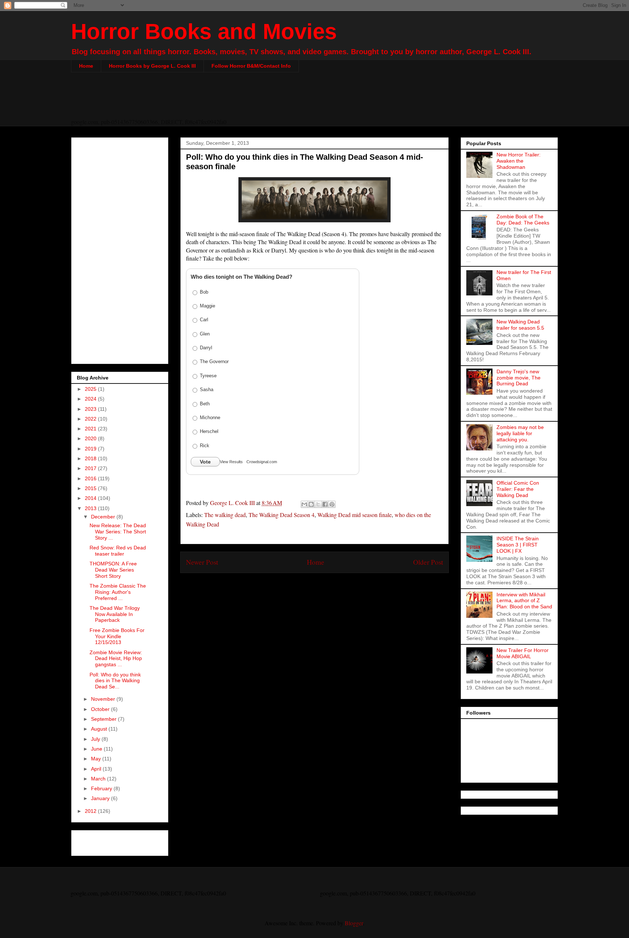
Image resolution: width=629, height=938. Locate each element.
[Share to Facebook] (325, 504)
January (101, 798)
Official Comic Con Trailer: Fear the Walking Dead (518, 489)
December (103, 517)
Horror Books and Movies (204, 31)
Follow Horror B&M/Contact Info (251, 66)
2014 (91, 498)
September (104, 719)
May (96, 759)
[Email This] (304, 504)
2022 (91, 419)
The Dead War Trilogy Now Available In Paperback (115, 614)
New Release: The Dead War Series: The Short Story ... (118, 531)
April (97, 769)
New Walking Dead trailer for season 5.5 (520, 325)
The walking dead (225, 514)
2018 (91, 458)
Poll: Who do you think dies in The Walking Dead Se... (115, 681)
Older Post (428, 562)
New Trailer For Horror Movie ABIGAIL (523, 653)
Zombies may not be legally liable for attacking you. (520, 433)
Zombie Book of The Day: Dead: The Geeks (523, 220)
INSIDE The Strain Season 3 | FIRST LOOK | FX (518, 545)
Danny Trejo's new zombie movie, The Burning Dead (519, 378)
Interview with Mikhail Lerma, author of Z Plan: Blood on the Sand (524, 601)
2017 (91, 468)
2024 (91, 399)
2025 (91, 389)
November (103, 699)
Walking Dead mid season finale (354, 514)
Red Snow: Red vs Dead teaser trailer (118, 551)
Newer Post (202, 562)
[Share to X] (318, 504)
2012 (91, 811)
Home (86, 66)
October (101, 709)
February (102, 788)
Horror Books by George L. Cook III (152, 66)
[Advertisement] (314, 99)
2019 (91, 449)
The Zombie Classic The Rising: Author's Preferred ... (118, 592)
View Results (231, 462)
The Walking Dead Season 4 (281, 514)
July (96, 739)
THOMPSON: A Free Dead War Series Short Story (113, 570)
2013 (91, 508)
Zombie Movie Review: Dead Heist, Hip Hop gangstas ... (116, 658)
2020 (91, 438)
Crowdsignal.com (261, 462)
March (99, 779)
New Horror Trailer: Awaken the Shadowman (519, 161)
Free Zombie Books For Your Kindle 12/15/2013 (117, 636)
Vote (205, 462)
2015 (91, 488)
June (97, 749)
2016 (91, 478)
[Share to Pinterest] (332, 504)
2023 (91, 409)
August (99, 729)
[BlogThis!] (311, 504)
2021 (91, 429)
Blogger (354, 923)
